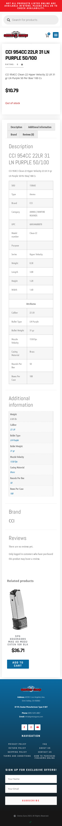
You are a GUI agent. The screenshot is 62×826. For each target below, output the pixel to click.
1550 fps (13, 461)
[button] (56, 35)
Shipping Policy (17, 752)
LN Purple (14, 440)
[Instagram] (31, 727)
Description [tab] (16, 127)
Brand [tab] (14, 134)
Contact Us (45, 752)
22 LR (12, 429)
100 (11, 493)
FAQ (45, 744)
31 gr (12, 450)
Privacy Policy (17, 744)
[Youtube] (38, 727)
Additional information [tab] (39, 127)
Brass (12, 471)
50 (11, 482)
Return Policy (17, 748)
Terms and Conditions (17, 756)
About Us (44, 748)
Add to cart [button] (17, 664)
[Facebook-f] (24, 727)
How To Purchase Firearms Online (44, 757)
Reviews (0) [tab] (28, 134)
